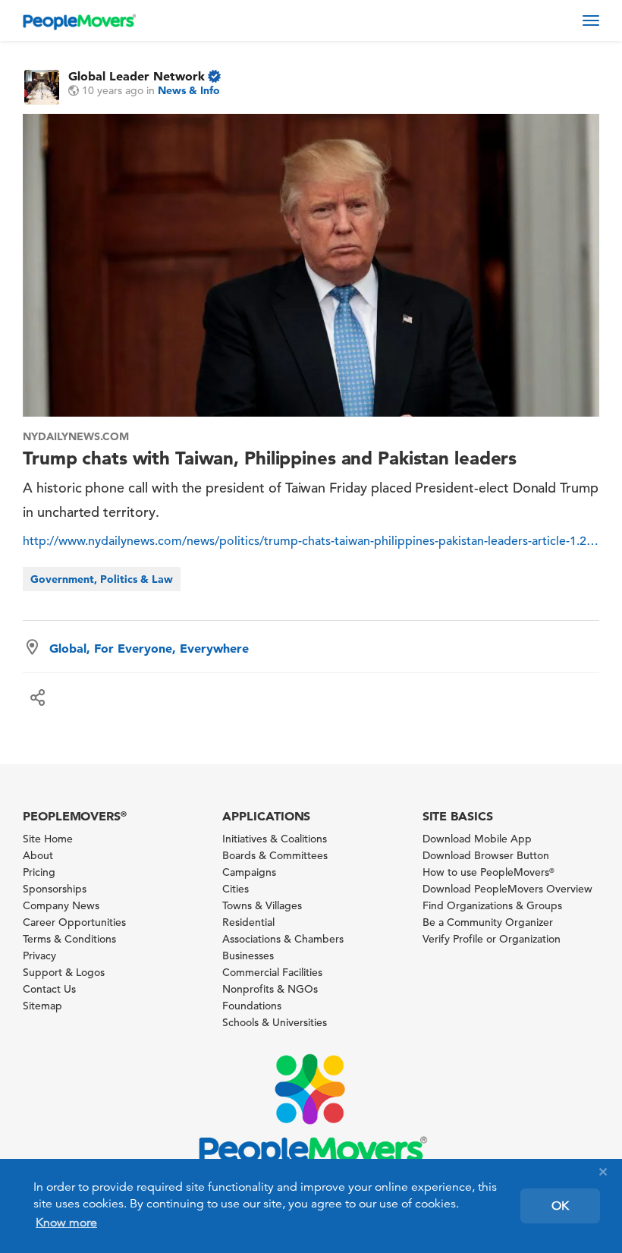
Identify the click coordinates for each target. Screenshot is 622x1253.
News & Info (189, 90)
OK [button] (560, 1206)
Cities (235, 889)
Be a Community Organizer (488, 922)
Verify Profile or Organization (492, 939)
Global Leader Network (136, 75)
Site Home (48, 838)
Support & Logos (64, 972)
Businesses (248, 955)
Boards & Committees (275, 855)
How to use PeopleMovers (488, 872)
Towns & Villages (262, 905)
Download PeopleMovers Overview (507, 889)
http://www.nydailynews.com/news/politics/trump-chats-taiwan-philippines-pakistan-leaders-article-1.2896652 (311, 541)
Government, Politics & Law (101, 579)
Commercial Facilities (272, 972)
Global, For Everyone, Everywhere (149, 648)
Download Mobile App (477, 838)
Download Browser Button (486, 855)
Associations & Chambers (283, 939)
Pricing (39, 872)
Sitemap (42, 1005)
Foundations (251, 1005)
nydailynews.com (76, 436)
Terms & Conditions (69, 939)
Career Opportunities (74, 922)
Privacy (39, 955)
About (38, 855)
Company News (61, 905)
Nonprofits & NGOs (270, 989)
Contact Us (49, 989)
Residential (248, 922)
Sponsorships (54, 889)
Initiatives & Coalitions (274, 838)
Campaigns (249, 872)
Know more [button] (66, 1222)
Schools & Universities (274, 1022)
